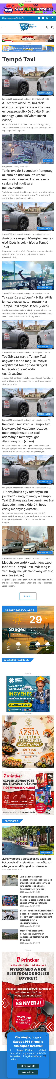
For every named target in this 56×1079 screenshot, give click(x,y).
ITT (44, 1056)
